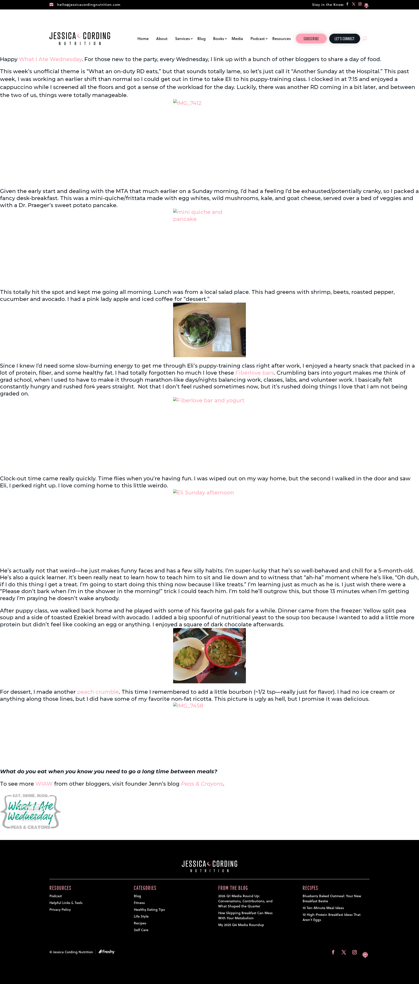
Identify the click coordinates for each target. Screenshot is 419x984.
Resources (281, 38)
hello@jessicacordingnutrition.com (89, 4)
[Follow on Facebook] (347, 4)
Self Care (141, 930)
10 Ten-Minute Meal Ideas (323, 907)
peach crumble (98, 692)
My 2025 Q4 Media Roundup (241, 924)
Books (218, 38)
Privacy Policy (60, 909)
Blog (201, 38)
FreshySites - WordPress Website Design (106, 951)
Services (182, 38)
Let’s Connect (345, 39)
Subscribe (311, 39)
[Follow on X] (354, 4)
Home (143, 38)
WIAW (44, 784)
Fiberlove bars (254, 373)
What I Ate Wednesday (50, 59)
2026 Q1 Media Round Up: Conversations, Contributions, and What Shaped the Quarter (245, 901)
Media (237, 38)
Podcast (257, 38)
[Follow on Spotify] (366, 4)
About (162, 38)
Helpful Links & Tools (65, 902)
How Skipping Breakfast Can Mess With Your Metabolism (245, 915)
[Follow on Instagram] (360, 4)
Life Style (141, 916)
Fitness (139, 902)
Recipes (140, 923)
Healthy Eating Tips (149, 909)
